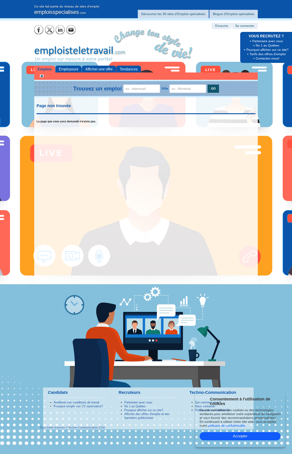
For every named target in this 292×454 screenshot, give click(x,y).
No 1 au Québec (135, 406)
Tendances (129, 69)
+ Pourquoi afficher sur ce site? (266, 50)
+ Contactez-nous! (266, 58)
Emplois (45, 69)
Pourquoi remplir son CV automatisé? (78, 406)
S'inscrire (221, 26)
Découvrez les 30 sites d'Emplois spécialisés (173, 14)
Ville (165, 88)
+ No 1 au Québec (266, 45)
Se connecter (244, 26)
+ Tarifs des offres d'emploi (266, 54)
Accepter (240, 436)
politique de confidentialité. (227, 425)
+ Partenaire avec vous (266, 41)
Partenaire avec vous (138, 402)
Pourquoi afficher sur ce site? (143, 410)
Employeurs (68, 69)
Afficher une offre (99, 69)
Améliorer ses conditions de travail (76, 402)
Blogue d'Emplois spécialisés (233, 14)
